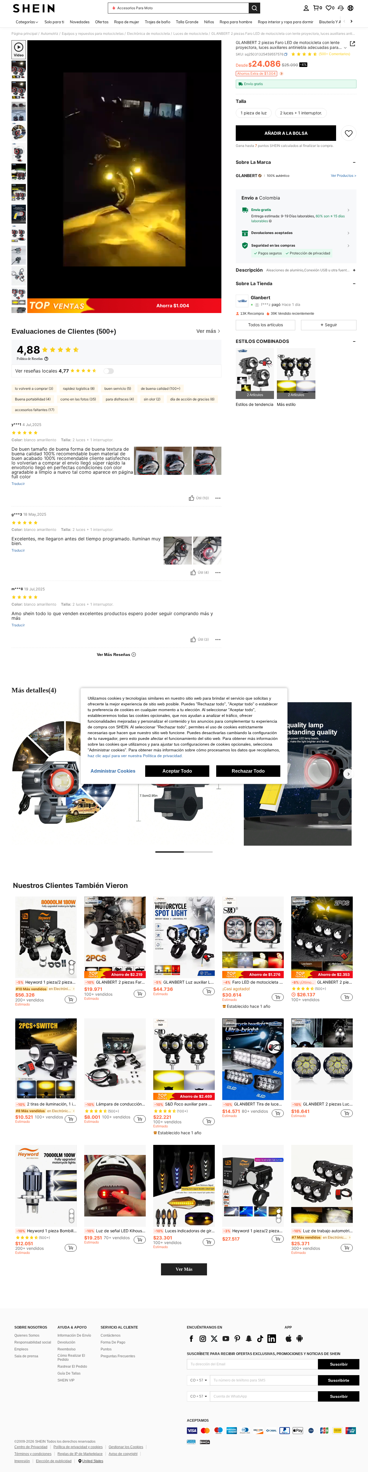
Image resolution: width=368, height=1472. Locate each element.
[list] (233, 1338)
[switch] (108, 371)
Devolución (66, 1342)
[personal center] (306, 8)
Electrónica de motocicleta (148, 34)
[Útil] (191, 498)
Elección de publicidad (54, 1461)
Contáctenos (110, 1335)
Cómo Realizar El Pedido (71, 1358)
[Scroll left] (344, 21)
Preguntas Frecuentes (118, 1356)
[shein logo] (34, 8)
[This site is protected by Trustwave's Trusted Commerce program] (191, 1442)
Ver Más (184, 1269)
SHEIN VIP (65, 1380)
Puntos (106, 1349)
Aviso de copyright (123, 1454)
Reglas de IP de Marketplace (80, 1454)
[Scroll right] (351, 21)
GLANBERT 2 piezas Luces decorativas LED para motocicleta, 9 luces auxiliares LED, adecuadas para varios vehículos (322, 1104)
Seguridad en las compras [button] (273, 245)
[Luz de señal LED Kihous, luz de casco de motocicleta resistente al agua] (115, 1186)
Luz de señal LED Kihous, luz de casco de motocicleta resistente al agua (115, 1231)
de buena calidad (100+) (160, 388)
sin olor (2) (152, 399)
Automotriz (49, 34)
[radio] (254, 113)
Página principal (24, 34)
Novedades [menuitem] (79, 22)
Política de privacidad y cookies (78, 1447)
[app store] (289, 1341)
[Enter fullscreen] (215, 293)
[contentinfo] (273, 1430)
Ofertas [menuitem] (101, 22)
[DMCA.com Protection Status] (205, 1442)
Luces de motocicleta (190, 34)
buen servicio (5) (117, 388)
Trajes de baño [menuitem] (157, 22)
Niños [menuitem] (209, 22)
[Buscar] (254, 8)
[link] (317, 7)
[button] (340, 8)
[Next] (348, 774)
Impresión (22, 1461)
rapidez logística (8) (79, 388)
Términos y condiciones (32, 1454)
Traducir (18, 484)
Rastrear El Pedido (72, 1366)
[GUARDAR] (348, 133)
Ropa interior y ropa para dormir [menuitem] (285, 22)
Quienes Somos (26, 1335)
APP (288, 1327)
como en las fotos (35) (78, 399)
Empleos (21, 1349)
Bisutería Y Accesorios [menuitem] (338, 22)
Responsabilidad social (32, 1342)
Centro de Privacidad (30, 1447)
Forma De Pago (113, 1342)
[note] (115, 974)
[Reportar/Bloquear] (217, 498)
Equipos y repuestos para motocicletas (93, 34)
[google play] (300, 1341)
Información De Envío (74, 1335)
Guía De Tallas (68, 1373)
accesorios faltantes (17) (34, 410)
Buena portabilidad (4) (33, 399)
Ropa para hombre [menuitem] (236, 22)
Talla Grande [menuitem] (187, 22)
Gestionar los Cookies (126, 1447)
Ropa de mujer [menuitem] (126, 22)
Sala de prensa (26, 1356)
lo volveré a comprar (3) (34, 388)
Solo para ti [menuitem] (54, 22)
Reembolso (66, 1349)
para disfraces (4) (120, 399)
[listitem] (255, 373)
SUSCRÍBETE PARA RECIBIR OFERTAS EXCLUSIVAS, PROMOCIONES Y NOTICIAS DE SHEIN (263, 1354)
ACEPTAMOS (198, 1421)
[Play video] (124, 169)
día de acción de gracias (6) (192, 399)
